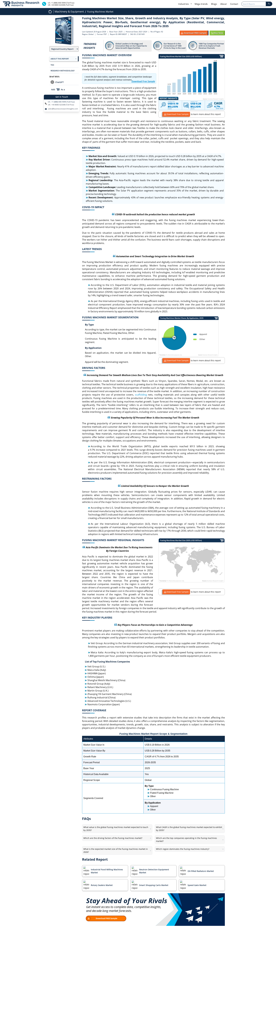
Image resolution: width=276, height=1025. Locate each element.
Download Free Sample (177, 114)
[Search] (269, 4)
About (223, 3)
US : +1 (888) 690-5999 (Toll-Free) (61, 102)
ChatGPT (59, 82)
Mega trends (201, 3)
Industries (183, 3)
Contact (234, 3)
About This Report (60, 58)
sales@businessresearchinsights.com (63, 109)
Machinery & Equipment (69, 11)
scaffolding (141, 394)
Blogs (214, 3)
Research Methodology (63, 70)
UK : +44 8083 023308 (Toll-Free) (61, 105)
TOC (52, 65)
